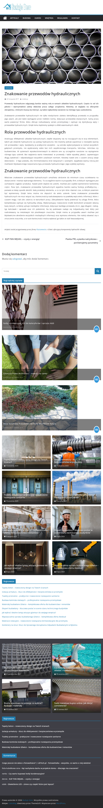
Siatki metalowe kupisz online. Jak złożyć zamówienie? (73, 704)
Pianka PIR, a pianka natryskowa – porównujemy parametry (82, 241)
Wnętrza (49, 18)
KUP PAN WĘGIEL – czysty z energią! (22, 239)
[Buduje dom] (5, 18)
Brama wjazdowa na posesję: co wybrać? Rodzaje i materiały (23, 704)
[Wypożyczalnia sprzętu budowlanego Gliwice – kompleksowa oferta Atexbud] (76, 558)
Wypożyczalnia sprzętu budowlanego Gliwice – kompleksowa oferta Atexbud (76, 566)
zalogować (17, 258)
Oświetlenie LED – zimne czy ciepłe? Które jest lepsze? (31, 784)
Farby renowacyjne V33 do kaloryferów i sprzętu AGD (28, 323)
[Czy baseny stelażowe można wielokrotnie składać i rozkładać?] (76, 660)
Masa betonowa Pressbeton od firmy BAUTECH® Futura (29, 424)
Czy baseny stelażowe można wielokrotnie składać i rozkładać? (74, 669)
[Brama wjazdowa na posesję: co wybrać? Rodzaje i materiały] (26, 696)
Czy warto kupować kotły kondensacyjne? (26, 773)
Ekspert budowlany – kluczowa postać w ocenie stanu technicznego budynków (73, 531)
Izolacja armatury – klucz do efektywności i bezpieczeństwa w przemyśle (74, 461)
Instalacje (9, 88)
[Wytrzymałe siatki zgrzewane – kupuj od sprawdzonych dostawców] (26, 660)
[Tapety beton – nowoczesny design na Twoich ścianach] (26, 452)
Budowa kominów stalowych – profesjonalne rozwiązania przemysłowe (75, 496)
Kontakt (76, 18)
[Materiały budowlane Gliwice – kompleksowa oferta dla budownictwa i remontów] (26, 523)
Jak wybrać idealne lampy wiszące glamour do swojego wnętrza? (25, 566)
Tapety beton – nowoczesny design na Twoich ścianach (25, 461)
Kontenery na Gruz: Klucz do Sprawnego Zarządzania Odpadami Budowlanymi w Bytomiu (39, 625)
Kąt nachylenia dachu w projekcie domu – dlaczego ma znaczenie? (50, 768)
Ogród (38, 18)
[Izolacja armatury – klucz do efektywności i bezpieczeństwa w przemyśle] (76, 452)
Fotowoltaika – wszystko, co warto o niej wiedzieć (69, 763)
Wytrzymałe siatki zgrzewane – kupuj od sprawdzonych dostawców (23, 669)
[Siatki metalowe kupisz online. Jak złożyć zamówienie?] (76, 696)
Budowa (27, 18)
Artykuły (14, 18)
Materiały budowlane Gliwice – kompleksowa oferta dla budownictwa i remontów (25, 531)
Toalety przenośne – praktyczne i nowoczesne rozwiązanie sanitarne (26, 496)
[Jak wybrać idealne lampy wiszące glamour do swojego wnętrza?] (26, 558)
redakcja (25, 99)
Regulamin (62, 18)
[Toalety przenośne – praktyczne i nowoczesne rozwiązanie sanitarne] (26, 488)
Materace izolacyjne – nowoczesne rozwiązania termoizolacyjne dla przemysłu (35, 621)
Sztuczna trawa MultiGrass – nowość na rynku (25, 373)
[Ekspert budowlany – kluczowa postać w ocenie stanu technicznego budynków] (76, 523)
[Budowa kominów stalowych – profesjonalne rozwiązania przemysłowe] (76, 488)
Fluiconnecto (41, 229)
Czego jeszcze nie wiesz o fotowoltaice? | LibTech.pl (24, 763)
